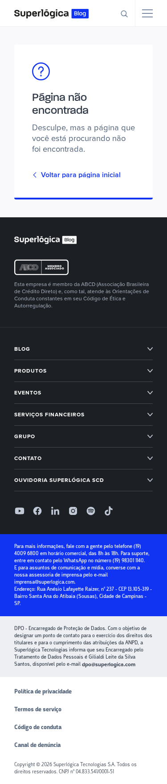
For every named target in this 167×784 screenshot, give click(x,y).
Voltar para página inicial (81, 175)
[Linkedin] (55, 511)
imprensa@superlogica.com (44, 582)
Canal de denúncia (37, 745)
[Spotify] (91, 511)
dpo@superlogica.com (108, 664)
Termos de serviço (37, 709)
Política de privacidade (43, 692)
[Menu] (147, 13)
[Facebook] (37, 511)
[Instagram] (73, 511)
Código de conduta (37, 727)
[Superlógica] (51, 13)
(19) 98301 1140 (128, 560)
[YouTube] (19, 511)
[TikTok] (108, 511)
